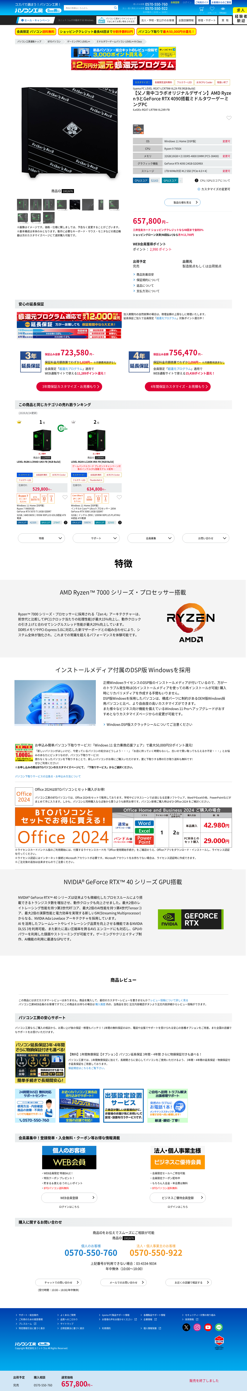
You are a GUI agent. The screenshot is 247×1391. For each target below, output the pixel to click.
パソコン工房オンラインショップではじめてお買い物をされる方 (121, 20)
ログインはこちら (69, 1206)
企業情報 (148, 1319)
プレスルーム (25, 1323)
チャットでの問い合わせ (58, 1282)
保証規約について (148, 280)
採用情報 (189, 1319)
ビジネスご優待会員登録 (178, 1198)
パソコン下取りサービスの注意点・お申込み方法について (48, 776)
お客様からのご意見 (221, 2)
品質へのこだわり (69, 1319)
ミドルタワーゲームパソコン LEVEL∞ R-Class (119, 41)
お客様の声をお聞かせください (117, 1319)
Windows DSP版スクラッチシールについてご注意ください (149, 724)
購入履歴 (100, 1004)
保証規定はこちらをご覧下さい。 (87, 1068)
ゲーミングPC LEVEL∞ (78, 41)
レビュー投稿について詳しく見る (169, 1000)
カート (202, 12)
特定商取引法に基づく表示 (32, 1328)
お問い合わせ (205, 538)
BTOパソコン (54, 41)
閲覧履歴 (223, 12)
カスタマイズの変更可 (215, 189)
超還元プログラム (166, 318)
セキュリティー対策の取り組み (200, 1315)
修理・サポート (207, 20)
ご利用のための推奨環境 (31, 1319)
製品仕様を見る (182, 202)
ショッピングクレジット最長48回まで (96, 31)
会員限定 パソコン (35, 31)
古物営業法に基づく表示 (72, 1328)
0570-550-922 (156, 1252)
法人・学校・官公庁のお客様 (157, 20)
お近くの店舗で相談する (189, 1282)
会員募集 (151, 538)
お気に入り (212, 12)
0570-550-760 (91, 1252)
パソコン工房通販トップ (29, 41)
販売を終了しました (204, 1380)
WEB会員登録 (69, 1198)
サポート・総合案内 (28, 1315)
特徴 (41, 538)
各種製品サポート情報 (154, 1315)
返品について (145, 285)
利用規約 (106, 1328)
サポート (96, 538)
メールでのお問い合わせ (123, 1282)
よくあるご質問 (68, 1315)
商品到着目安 (145, 274)
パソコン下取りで (166, 31)
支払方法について (148, 291)
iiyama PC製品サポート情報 (115, 1315)
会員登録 (175, 2)
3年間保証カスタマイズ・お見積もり (69, 386)
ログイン (187, 2)
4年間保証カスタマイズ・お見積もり (178, 386)
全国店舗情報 (186, 20)
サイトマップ (66, 1323)
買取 (226, 20)
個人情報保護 (150, 1328)
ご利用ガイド (201, 2)
